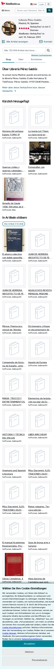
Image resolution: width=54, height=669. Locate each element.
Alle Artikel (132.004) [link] (13, 224)
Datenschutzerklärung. (32, 639)
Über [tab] (20, 59)
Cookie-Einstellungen (12, 627)
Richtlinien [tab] (36, 59)
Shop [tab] (8, 59)
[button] (48, 50)
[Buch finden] (49, 10)
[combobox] (31, 10)
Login (41, 4)
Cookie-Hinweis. (9, 633)
